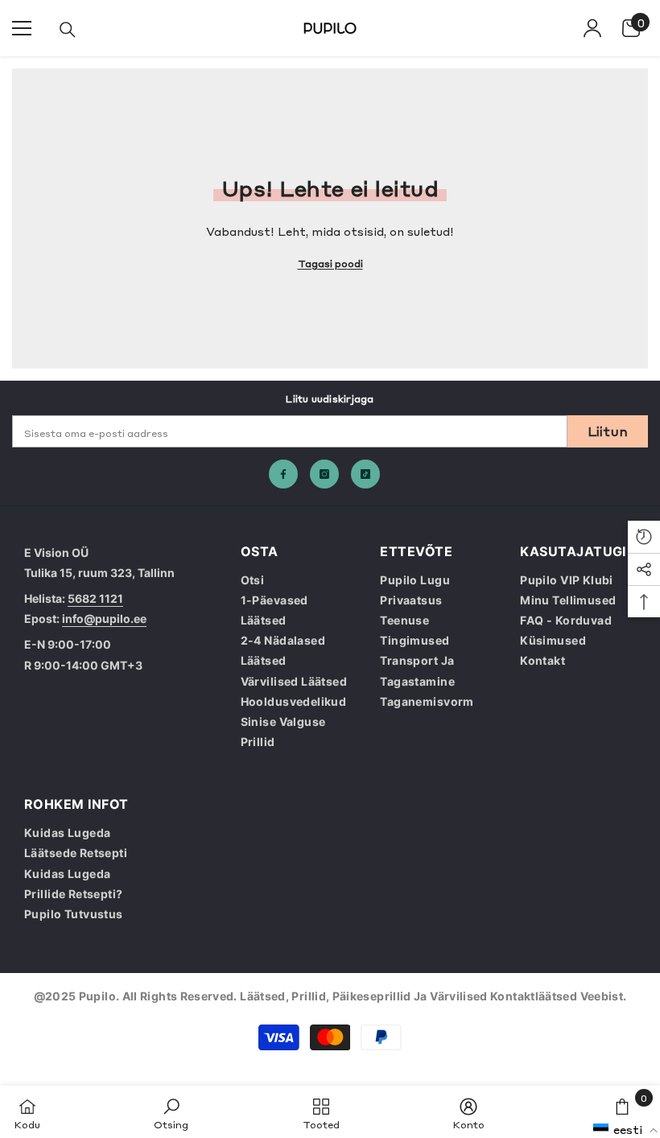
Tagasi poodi (330, 263)
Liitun (608, 430)
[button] (626, 1129)
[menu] (21, 28)
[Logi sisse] (592, 28)
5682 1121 (95, 598)
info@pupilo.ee (104, 618)
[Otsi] (67, 29)
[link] (171, 1112)
